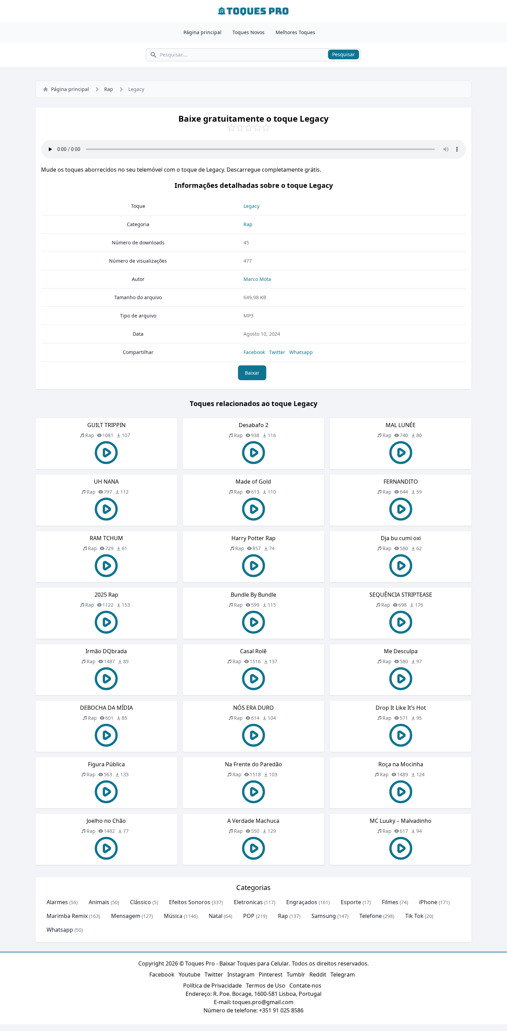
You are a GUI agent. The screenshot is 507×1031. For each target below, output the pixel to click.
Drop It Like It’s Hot (401, 707)
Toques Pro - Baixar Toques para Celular (237, 963)
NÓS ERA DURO (253, 707)
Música (173, 916)
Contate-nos (305, 985)
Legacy (251, 206)
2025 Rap (106, 594)
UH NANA (106, 481)
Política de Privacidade (212, 985)
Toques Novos (248, 32)
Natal (215, 916)
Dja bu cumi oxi (401, 538)
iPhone (428, 902)
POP (249, 916)
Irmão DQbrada (106, 651)
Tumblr (296, 974)
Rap (108, 89)
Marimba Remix (67, 916)
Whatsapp (301, 352)
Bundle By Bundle (253, 594)
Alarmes (57, 902)
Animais (99, 902)
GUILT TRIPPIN (106, 425)
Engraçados (301, 902)
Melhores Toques (295, 32)
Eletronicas (248, 902)
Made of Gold (253, 481)
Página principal (202, 32)
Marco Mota (257, 279)
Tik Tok (414, 916)
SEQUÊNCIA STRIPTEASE (400, 594)
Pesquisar (343, 54)
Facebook (254, 352)
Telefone (370, 916)
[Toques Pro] (253, 11)
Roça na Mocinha (400, 764)
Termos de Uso (265, 985)
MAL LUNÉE (401, 425)
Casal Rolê (253, 651)
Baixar (252, 373)
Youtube (189, 974)
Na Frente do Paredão (253, 764)
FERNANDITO (401, 481)
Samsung (323, 916)
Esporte (351, 902)
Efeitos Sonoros (189, 902)
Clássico (140, 902)
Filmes (390, 902)
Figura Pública (106, 764)
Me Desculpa (401, 651)
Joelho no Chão (106, 821)
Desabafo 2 (253, 425)
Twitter (277, 352)
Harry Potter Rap (253, 538)
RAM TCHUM (106, 538)
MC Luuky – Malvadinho (400, 821)
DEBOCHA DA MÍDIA (106, 707)
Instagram (241, 974)
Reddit (317, 974)
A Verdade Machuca (253, 821)
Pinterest (270, 974)
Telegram (342, 974)
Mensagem (125, 916)
